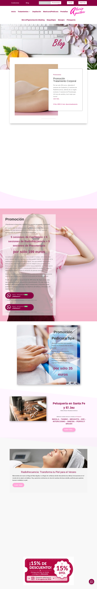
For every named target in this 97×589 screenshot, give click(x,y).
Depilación (36, 12)
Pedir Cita (83, 2)
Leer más (18, 485)
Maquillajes (51, 20)
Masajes (61, 20)
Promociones (56, 2)
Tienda (70, 2)
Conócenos (15, 3)
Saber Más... (69, 430)
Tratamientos (23, 12)
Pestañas (64, 12)
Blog (27, 3)
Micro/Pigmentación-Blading (33, 20)
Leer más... (56, 99)
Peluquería (71, 20)
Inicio (13, 12)
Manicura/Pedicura (50, 12)
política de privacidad (19, 300)
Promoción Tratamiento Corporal (64, 79)
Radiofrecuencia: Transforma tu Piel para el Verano (48, 472)
